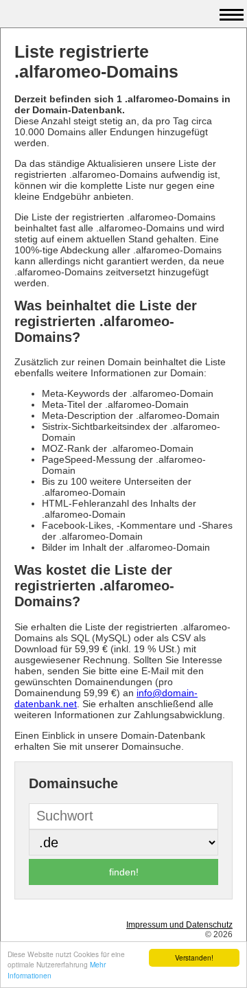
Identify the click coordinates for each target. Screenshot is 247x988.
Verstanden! (194, 957)
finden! (124, 871)
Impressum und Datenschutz (179, 925)
